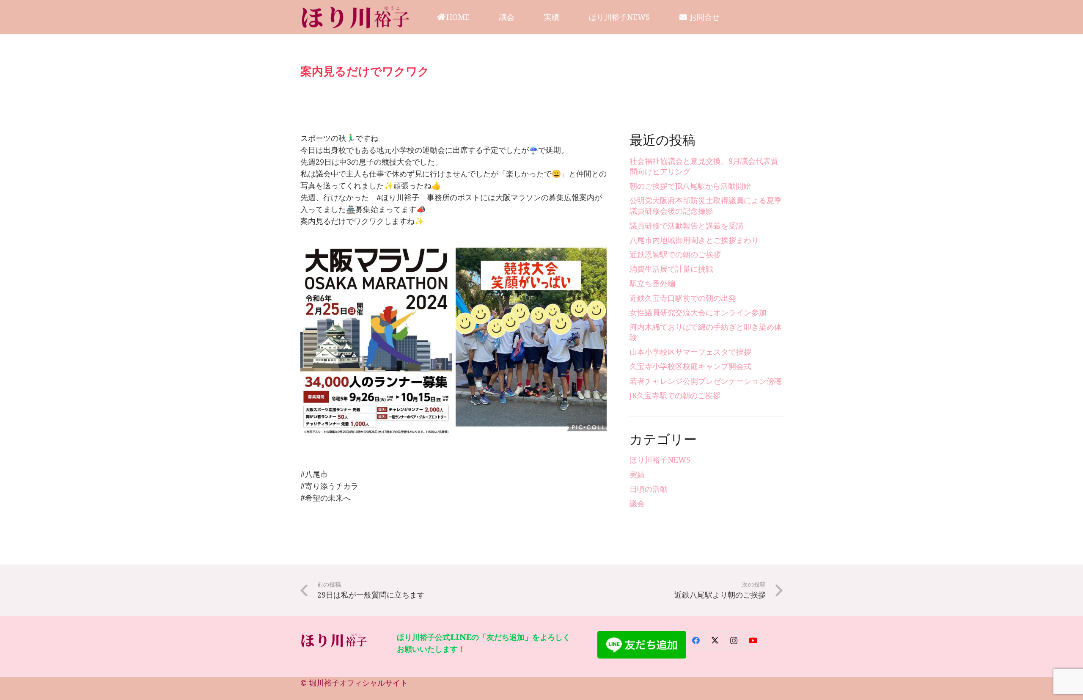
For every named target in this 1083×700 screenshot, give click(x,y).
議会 (637, 503)
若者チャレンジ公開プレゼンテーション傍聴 (705, 381)
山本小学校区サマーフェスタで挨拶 (690, 352)
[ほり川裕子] (356, 17)
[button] (476, 17)
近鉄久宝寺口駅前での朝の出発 (682, 298)
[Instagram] (733, 640)
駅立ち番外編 (652, 283)
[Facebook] (695, 640)
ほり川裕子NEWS (659, 460)
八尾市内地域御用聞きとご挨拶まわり (694, 240)
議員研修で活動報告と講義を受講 (686, 225)
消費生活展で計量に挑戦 (671, 269)
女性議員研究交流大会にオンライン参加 (698, 312)
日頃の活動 (648, 489)
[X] (714, 640)
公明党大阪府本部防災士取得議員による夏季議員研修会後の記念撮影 (705, 205)
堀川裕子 (324, 683)
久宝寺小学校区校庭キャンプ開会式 (690, 366)
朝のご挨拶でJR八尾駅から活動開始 (690, 186)
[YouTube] (752, 640)
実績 (637, 474)
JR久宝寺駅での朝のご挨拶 (674, 395)
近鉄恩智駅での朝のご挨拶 (675, 254)
